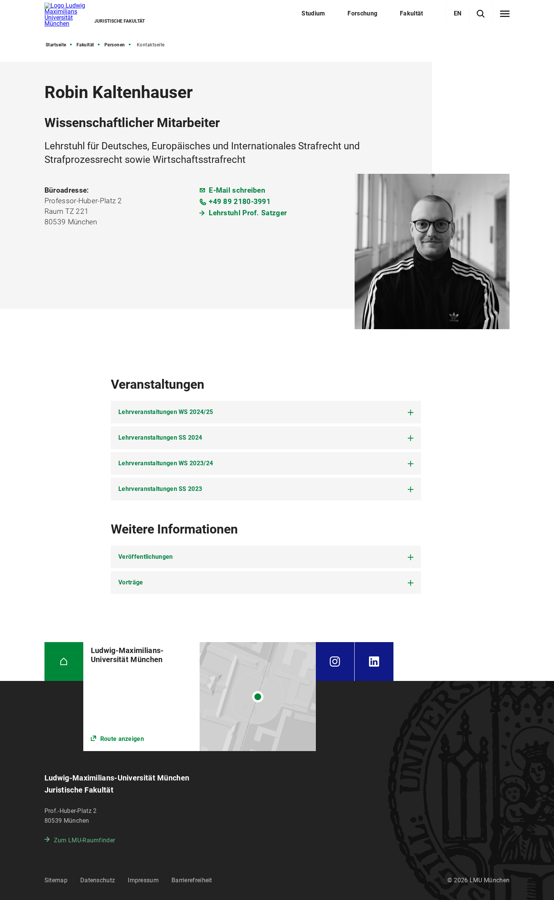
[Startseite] (63, 661)
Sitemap (55, 880)
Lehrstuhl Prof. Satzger (248, 213)
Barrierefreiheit (191, 880)
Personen (114, 45)
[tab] (266, 412)
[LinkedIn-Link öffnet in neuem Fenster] (374, 661)
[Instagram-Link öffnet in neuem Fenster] (335, 661)
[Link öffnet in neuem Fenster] (199, 696)
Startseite (56, 45)
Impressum (143, 880)
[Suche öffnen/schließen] (481, 14)
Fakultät (85, 45)
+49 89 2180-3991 (240, 201)
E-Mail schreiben (237, 190)
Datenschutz (97, 880)
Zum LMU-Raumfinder (84, 840)
